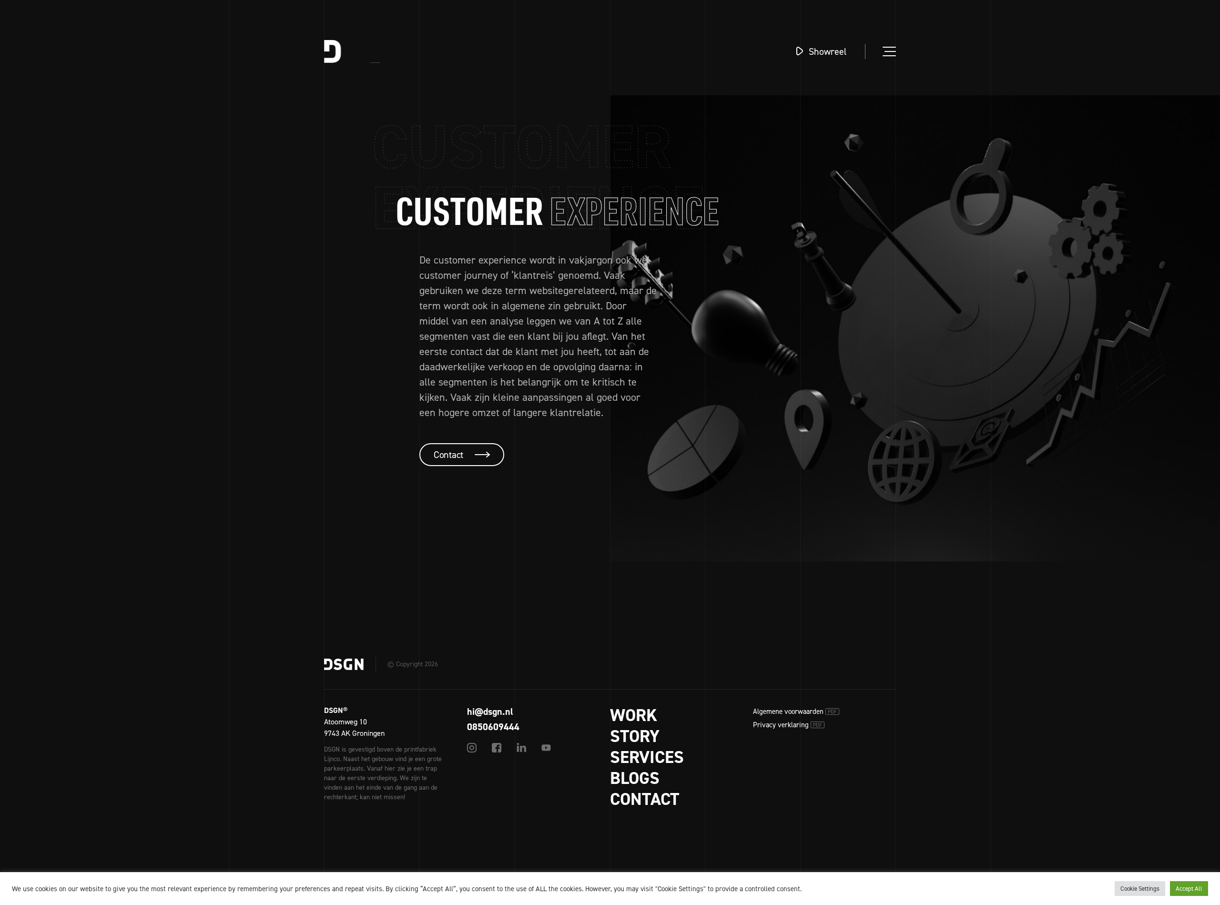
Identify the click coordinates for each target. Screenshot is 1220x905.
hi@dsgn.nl (490, 711)
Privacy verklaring (787, 725)
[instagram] (471, 747)
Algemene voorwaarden (795, 711)
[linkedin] (521, 747)
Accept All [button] (1189, 889)
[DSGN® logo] (364, 51)
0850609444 (493, 727)
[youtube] (546, 747)
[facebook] (496, 747)
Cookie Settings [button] (1139, 889)
